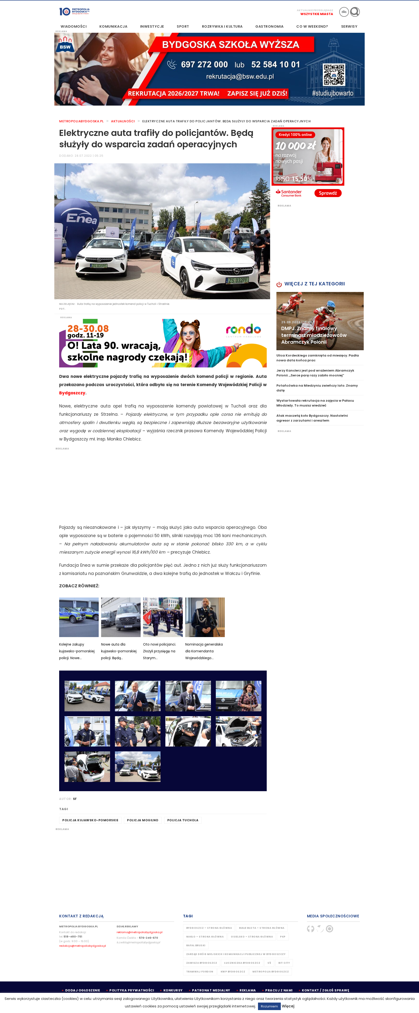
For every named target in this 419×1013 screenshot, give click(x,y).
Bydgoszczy (72, 393)
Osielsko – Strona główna (252, 936)
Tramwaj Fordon (199, 971)
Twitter (320, 928)
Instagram (329, 928)
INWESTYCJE (152, 26)
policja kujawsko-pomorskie (90, 820)
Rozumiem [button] (269, 1006)
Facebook (310, 928)
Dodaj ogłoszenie (82, 990)
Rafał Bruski (195, 945)
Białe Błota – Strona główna (261, 928)
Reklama (248, 990)
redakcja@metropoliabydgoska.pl (82, 946)
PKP (283, 936)
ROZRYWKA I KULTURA (222, 26)
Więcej (288, 1006)
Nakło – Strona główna (205, 936)
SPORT (183, 26)
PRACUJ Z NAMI (279, 990)
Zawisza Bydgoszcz (201, 963)
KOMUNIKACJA (113, 26)
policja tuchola (183, 820)
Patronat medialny (211, 990)
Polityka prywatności (131, 990)
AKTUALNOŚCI (123, 121)
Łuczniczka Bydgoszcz (242, 963)
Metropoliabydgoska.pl (81, 121)
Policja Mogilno (143, 820)
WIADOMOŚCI (74, 26)
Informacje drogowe (344, 12)
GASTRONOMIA (269, 26)
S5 (269, 963)
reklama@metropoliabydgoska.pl (139, 932)
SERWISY (349, 26)
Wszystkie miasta (316, 14)
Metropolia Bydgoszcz (270, 971)
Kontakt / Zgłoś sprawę (325, 990)
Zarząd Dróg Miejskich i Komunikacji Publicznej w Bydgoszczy (236, 954)
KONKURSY (173, 990)
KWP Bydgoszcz (233, 971)
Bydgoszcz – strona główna (209, 928)
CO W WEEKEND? (312, 26)
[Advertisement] (160, 484)
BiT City (284, 963)
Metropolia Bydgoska (74, 11)
